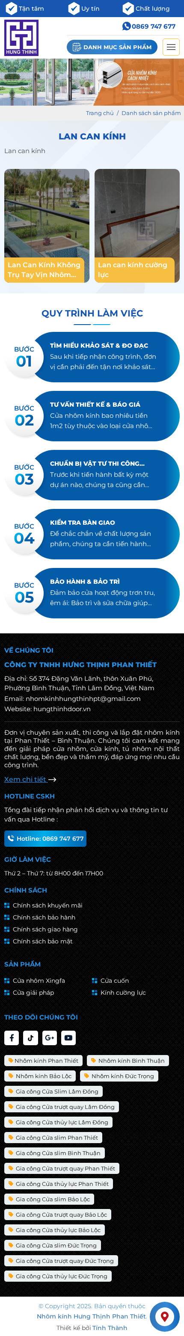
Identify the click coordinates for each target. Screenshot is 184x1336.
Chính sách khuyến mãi (48, 905)
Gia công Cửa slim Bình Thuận (58, 1153)
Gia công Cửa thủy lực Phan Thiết (62, 1183)
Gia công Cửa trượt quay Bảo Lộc (61, 1214)
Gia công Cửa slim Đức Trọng (56, 1245)
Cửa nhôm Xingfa (39, 980)
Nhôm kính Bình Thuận (131, 1060)
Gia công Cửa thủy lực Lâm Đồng (61, 1122)
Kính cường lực (123, 992)
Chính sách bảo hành (44, 917)
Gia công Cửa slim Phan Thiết (56, 1137)
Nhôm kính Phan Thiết (46, 1060)
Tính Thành (110, 1328)
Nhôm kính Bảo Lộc (43, 1076)
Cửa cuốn (115, 980)
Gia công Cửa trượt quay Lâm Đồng (65, 1106)
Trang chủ (100, 112)
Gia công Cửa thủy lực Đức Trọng (61, 1276)
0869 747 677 (153, 26)
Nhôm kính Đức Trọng (122, 1076)
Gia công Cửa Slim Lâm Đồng (56, 1091)
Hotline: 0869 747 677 (50, 838)
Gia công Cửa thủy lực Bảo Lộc (58, 1230)
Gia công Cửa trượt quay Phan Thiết (65, 1168)
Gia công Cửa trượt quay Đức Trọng (64, 1260)
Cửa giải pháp (33, 992)
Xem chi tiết (26, 779)
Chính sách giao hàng (45, 929)
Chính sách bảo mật (43, 941)
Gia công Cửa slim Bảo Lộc (52, 1199)
